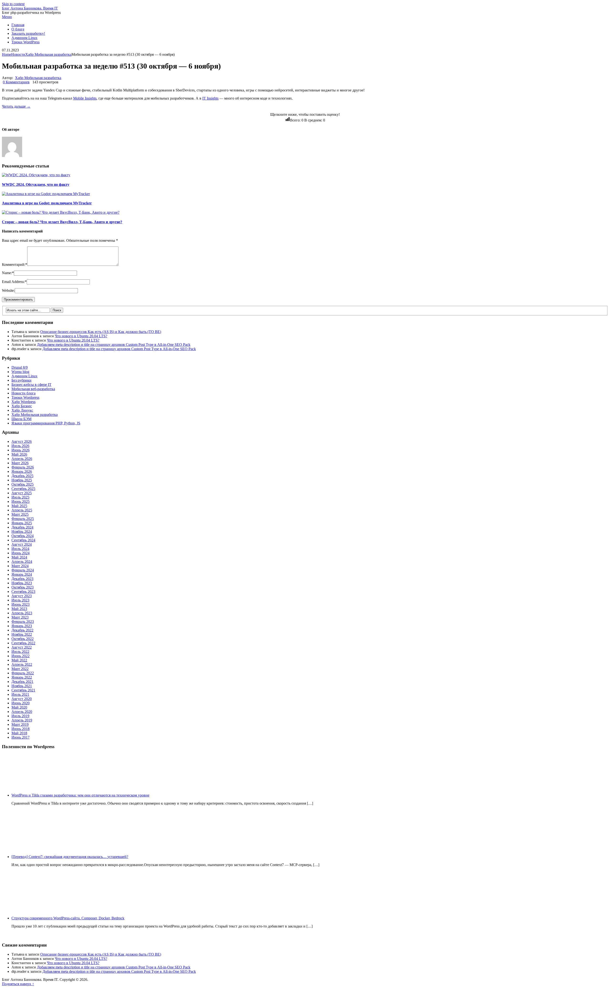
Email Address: (14, 282)
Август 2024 (21, 544)
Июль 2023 (20, 600)
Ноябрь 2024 (21, 531)
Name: (8, 273)
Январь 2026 (21, 471)
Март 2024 (20, 566)
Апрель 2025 (21, 510)
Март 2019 (20, 724)
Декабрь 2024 (22, 527)
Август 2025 (21, 493)
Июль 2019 (20, 716)
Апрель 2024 (21, 562)
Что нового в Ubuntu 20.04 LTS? (81, 336)
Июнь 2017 (20, 737)
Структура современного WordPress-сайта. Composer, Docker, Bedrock (67, 918)
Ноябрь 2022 (21, 634)
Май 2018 (19, 733)
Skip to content (13, 4)
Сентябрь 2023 (23, 592)
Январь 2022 (21, 677)
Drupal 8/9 (19, 367)
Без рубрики (21, 380)
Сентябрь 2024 (23, 540)
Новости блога (23, 393)
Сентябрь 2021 (23, 690)
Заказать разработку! (28, 33)
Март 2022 (20, 669)
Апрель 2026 (21, 459)
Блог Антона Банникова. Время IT (30, 8)
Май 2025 (19, 506)
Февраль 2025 (22, 519)
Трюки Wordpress (25, 397)
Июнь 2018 (20, 729)
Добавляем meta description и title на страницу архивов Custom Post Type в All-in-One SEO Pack (113, 345)
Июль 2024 (20, 549)
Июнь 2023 (20, 604)
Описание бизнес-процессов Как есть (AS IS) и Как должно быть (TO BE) (100, 332)
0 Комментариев (16, 82)
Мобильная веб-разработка (33, 389)
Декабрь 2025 (22, 476)
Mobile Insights (85, 98)
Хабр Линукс (22, 410)
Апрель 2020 (21, 712)
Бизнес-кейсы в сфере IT (31, 385)
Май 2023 (19, 609)
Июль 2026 (20, 446)
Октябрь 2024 (22, 536)
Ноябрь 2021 (21, 686)
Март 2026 (20, 463)
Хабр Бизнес (21, 406)
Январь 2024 (21, 574)
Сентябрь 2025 (23, 489)
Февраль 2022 (22, 673)
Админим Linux (24, 38)
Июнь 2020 (20, 703)
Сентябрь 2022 (23, 643)
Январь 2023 (21, 626)
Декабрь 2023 (22, 579)
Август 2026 (21, 441)
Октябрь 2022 (22, 639)
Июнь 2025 (20, 501)
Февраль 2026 (22, 467)
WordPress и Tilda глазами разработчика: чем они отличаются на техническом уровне (80, 795)
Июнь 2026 (20, 450)
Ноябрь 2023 (21, 583)
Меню (7, 17)
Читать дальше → (16, 106)
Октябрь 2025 (22, 484)
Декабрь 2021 (22, 682)
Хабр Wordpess (23, 402)
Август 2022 (21, 647)
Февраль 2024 (22, 570)
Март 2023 (20, 617)
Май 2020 (19, 707)
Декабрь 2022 (22, 630)
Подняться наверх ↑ (18, 984)
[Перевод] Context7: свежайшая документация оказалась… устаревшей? (69, 857)
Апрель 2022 (21, 664)
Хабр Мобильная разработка (48, 54)
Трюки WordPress (25, 42)
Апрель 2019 (21, 720)
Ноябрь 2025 (21, 480)
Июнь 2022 (20, 656)
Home (6, 54)
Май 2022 (19, 660)
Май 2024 (19, 557)
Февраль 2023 (22, 622)
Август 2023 (21, 596)
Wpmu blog (20, 372)
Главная (17, 25)
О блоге (17, 29)
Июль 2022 (20, 652)
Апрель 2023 (21, 613)
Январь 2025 (21, 523)
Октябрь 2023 (22, 587)
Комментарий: (14, 264)
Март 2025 (20, 514)
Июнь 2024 (20, 553)
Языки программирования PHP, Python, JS (45, 423)
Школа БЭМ (21, 419)
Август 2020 (21, 699)
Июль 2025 (20, 497)
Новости (18, 54)
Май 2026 (19, 454)
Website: (8, 290)
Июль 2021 (20, 694)
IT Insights (210, 98)
